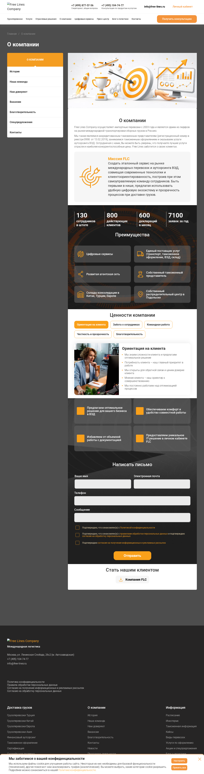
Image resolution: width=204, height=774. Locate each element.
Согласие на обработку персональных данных (34, 691)
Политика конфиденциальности (25, 681)
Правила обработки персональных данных (32, 684)
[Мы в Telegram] (9, 672)
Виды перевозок (175, 737)
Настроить (179, 760)
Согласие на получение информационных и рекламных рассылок (45, 687)
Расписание (173, 715)
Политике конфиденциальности (76, 770)
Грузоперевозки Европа (21, 726)
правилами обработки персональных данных (144, 533)
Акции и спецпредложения (181, 748)
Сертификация (15, 748)
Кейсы (169, 731)
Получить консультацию (177, 18)
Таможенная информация (181, 726)
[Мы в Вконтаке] (34, 672)
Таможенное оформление (22, 742)
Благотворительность (23, 112)
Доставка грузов (19, 707)
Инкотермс (172, 720)
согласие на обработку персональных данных (106, 536)
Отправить (132, 556)
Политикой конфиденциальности (137, 527)
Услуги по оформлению (179, 742)
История (15, 71)
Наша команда (19, 81)
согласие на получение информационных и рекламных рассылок (132, 543)
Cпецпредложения (21, 122)
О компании (35, 59)
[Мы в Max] (18, 672)
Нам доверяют (18, 91)
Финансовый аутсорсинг (21, 737)
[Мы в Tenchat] (42, 672)
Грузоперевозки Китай (20, 720)
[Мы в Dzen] (26, 672)
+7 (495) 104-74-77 (18, 659)
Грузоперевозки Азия (19, 731)
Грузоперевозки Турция (21, 715)
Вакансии (15, 101)
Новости (93, 748)
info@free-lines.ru (154, 6)
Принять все (179, 767)
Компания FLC (136, 579)
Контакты (16, 132)
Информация (175, 707)
